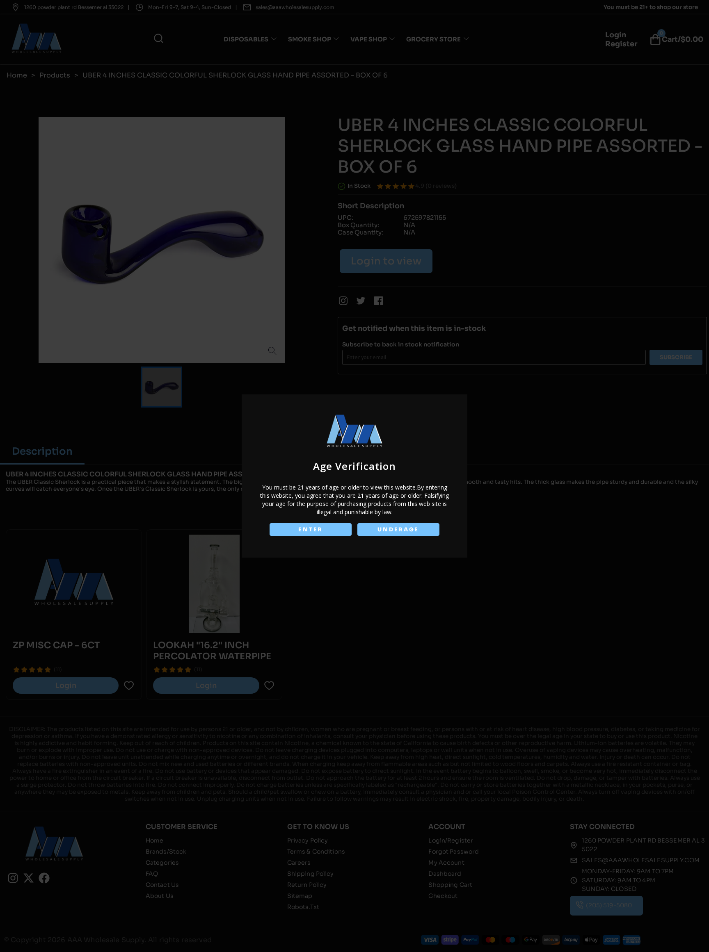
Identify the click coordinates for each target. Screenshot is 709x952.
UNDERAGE (398, 529)
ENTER (310, 529)
